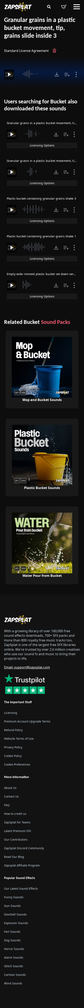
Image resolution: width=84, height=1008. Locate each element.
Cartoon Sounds (15, 974)
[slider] (34, 74)
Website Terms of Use (19, 739)
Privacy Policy (13, 747)
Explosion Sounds (16, 923)
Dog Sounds (12, 940)
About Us (10, 788)
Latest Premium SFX (17, 831)
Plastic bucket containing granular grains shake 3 (41, 198)
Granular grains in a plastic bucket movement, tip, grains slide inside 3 (39, 28)
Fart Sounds (12, 931)
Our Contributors (16, 839)
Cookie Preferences (17, 764)
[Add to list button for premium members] (67, 74)
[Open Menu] (76, 6)
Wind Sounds (13, 983)
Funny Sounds (13, 897)
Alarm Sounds (13, 957)
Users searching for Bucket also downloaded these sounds (40, 105)
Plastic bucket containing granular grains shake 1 (41, 236)
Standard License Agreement (26, 50)
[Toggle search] (49, 6)
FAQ (7, 805)
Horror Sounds (14, 949)
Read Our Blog (14, 856)
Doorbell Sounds (15, 914)
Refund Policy (13, 730)
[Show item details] (76, 74)
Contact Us (11, 796)
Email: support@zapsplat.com (27, 667)
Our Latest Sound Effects (21, 888)
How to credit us (15, 813)
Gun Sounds (12, 905)
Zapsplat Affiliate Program (22, 865)
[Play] (9, 74)
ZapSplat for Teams (17, 822)
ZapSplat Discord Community (24, 848)
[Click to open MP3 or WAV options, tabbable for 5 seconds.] (57, 74)
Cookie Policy (13, 756)
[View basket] (63, 6)
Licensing (10, 713)
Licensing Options (42, 145)
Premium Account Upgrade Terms (27, 721)
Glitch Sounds (13, 966)
